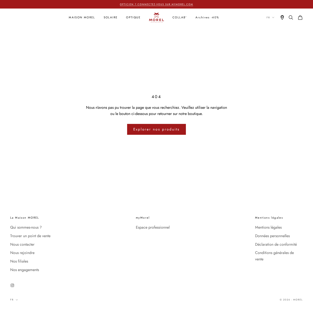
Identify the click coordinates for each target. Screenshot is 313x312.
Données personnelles (272, 236)
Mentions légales (268, 227)
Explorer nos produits (156, 129)
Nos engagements (24, 270)
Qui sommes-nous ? (26, 227)
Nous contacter (22, 244)
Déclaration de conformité (276, 244)
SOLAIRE (111, 17)
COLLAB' (179, 17)
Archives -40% (207, 17)
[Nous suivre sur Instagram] (12, 285)
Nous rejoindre (22, 252)
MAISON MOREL (82, 17)
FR (268, 17)
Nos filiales (19, 261)
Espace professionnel (153, 227)
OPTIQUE (133, 17)
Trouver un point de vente (30, 236)
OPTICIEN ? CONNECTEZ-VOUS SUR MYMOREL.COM (156, 4)
